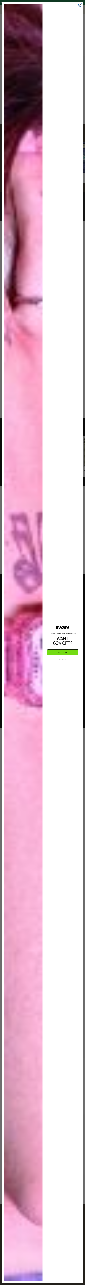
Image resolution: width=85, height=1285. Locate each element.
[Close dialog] (80, 5)
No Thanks (62, 659)
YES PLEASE (62, 652)
